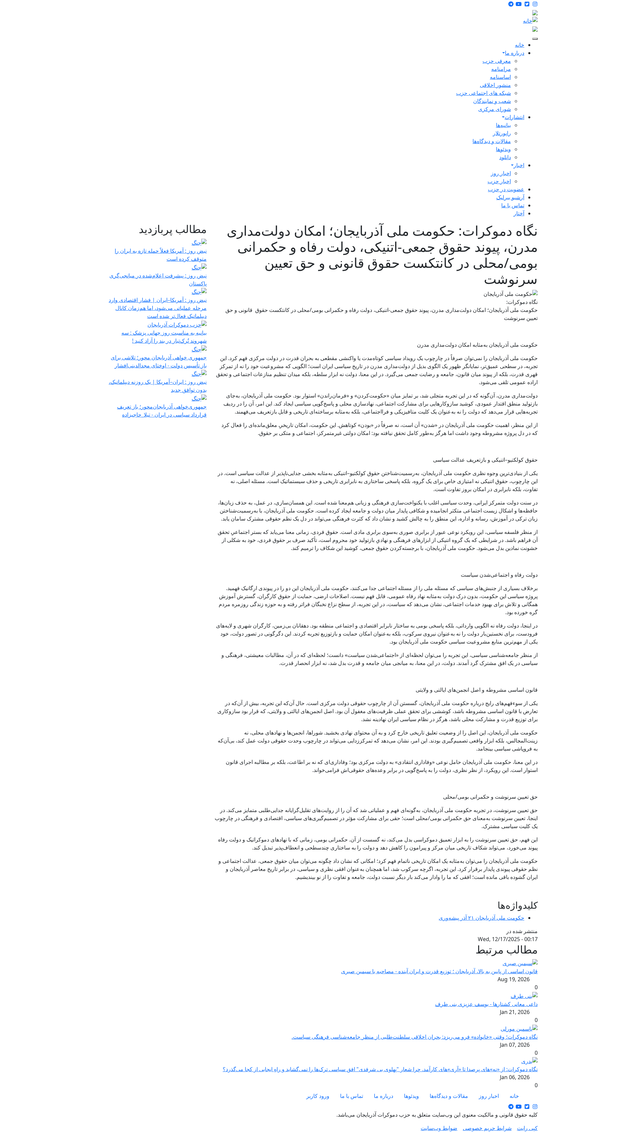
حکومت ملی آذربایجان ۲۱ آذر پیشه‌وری (481, 917)
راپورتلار (502, 133)
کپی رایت (527, 1128)
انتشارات (514, 117)
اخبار (519, 165)
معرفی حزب (497, 61)
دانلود (505, 157)
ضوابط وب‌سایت (439, 1128)
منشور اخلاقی (495, 85)
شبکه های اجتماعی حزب (483, 93)
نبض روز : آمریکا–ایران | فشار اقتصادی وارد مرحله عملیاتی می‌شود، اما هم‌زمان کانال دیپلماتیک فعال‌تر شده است (158, 308)
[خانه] (530, 20)
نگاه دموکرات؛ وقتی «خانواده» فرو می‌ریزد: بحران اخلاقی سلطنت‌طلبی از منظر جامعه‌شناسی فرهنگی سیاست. (415, 1036)
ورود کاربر (317, 1096)
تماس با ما (512, 205)
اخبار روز (501, 173)
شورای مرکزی (494, 109)
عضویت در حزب (506, 189)
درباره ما (514, 52)
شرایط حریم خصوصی (487, 1128)
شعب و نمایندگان (492, 101)
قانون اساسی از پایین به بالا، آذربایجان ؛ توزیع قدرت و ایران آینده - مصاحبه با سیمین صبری (439, 971)
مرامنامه (501, 69)
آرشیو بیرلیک (510, 197)
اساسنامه (500, 77)
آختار (519, 213)
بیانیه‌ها (503, 125)
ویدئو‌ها (503, 149)
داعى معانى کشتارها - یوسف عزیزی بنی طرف (486, 1004)
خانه (519, 44)
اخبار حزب (499, 181)
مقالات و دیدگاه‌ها (491, 141)
